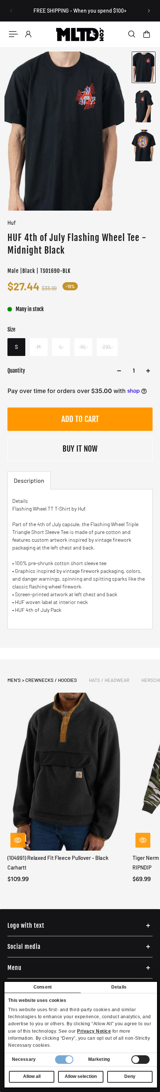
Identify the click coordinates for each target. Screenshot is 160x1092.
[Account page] (28, 34)
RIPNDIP (141, 867)
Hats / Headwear (109, 680)
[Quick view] (17, 840)
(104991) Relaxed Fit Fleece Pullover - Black (58, 857)
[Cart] (146, 34)
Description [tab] (29, 480)
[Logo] (80, 34)
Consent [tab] (42, 987)
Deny (129, 1076)
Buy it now (80, 448)
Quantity (16, 370)
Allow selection (81, 1076)
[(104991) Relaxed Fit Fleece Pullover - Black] (67, 772)
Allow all (32, 1076)
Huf (11, 223)
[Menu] (13, 34)
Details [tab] (119, 987)
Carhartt (16, 867)
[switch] (140, 1059)
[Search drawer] (131, 34)
